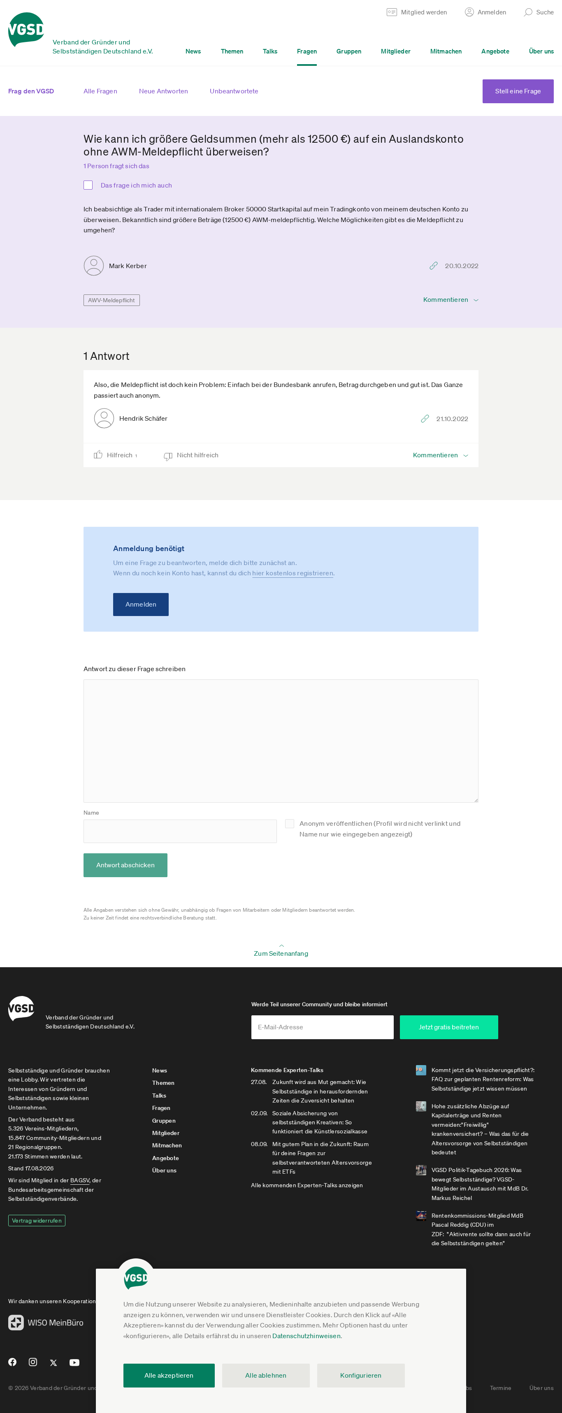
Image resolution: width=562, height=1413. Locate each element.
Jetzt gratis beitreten (449, 1027)
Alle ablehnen (265, 1375)
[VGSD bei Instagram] (33, 1365)
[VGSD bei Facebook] (11, 1365)
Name (91, 812)
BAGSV (79, 1180)
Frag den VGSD (31, 91)
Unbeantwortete (234, 91)
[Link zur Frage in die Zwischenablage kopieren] (435, 266)
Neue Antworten (163, 91)
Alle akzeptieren (169, 1375)
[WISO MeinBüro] (46, 1325)
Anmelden (140, 604)
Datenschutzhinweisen (306, 1336)
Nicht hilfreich (198, 455)
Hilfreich (122, 455)
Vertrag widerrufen (37, 1220)
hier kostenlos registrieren (292, 573)
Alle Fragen (100, 91)
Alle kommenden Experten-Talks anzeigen (307, 1185)
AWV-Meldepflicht (111, 300)
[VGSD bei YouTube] (74, 1366)
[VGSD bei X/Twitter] (53, 1366)
